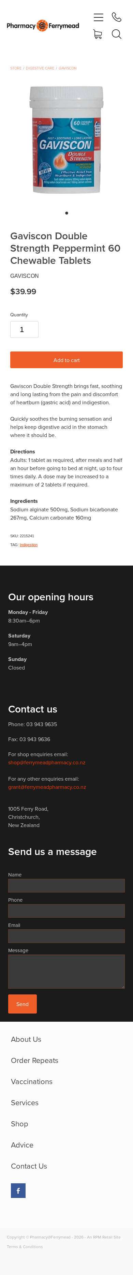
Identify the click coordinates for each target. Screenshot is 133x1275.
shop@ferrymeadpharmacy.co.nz (47, 762)
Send (22, 1004)
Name (14, 874)
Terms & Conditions (25, 1246)
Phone (15, 899)
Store (15, 68)
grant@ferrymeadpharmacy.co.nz (47, 787)
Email (14, 925)
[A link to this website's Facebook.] (18, 1190)
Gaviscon (68, 68)
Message (18, 950)
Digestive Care (40, 68)
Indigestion (29, 545)
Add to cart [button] (67, 360)
